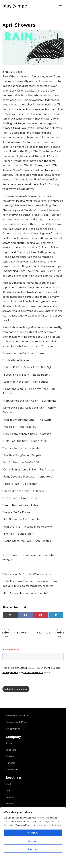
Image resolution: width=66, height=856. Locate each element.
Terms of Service (33, 672)
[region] (33, 831)
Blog (8, 784)
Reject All (33, 849)
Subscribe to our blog (15, 689)
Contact (10, 797)
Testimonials (13, 769)
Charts (9, 790)
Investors (11, 749)
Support (10, 803)
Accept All (33, 832)
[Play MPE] (15, 6)
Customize (33, 841)
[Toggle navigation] (60, 7)
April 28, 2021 (12, 72)
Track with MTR (14, 729)
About (9, 743)
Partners (10, 763)
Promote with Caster (17, 715)
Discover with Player (17, 722)
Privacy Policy (10, 672)
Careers (10, 756)
